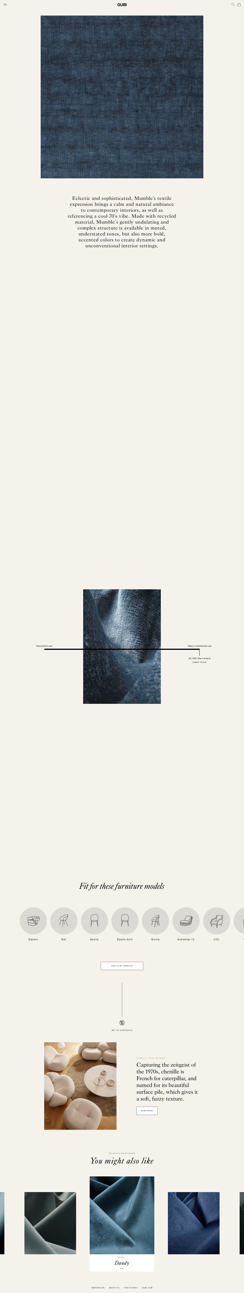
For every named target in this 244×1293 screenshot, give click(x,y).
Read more (204, 648)
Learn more (39, 676)
